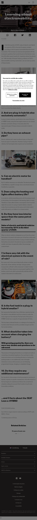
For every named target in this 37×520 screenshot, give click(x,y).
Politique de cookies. (12, 89)
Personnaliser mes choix (18, 100)
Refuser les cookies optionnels (12, 95)
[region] (18, 89)
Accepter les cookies (25, 95)
